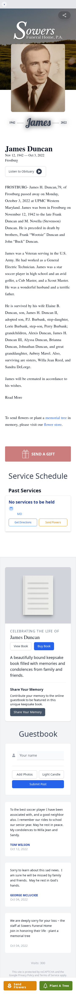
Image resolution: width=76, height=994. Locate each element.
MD (19, 514)
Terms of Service (49, 975)
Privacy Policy (26, 975)
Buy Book (44, 646)
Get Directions (23, 522)
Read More (13, 397)
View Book (21, 646)
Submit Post (38, 784)
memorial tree (56, 417)
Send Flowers (53, 522)
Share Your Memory (28, 712)
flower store (53, 424)
